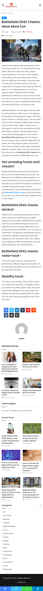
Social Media (7, 562)
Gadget (5, 541)
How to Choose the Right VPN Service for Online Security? (10, 465)
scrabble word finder (34, 578)
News (11, 13)
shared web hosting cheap (38, 578)
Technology (7, 555)
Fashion (6, 537)
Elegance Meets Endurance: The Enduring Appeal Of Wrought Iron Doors (31, 493)
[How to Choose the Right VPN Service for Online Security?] (11, 455)
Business (6, 519)
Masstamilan (7, 569)
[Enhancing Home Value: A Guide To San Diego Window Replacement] (11, 482)
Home (5, 13)
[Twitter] (11, 310)
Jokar (6, 32)
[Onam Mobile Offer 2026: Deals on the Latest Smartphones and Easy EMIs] (11, 428)
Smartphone (7, 551)
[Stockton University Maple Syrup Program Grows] (11, 382)
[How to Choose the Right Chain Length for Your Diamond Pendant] (32, 455)
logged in (14, 410)
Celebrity (6, 523)
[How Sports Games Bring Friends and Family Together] (32, 428)
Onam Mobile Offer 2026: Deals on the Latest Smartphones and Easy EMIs (10, 439)
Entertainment (8, 533)
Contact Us (22, 582)
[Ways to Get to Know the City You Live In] (31, 357)
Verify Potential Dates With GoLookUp (31, 391)
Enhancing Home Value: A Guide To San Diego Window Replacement (11, 493)
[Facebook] (6, 310)
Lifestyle (6, 544)
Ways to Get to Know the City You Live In (31, 365)
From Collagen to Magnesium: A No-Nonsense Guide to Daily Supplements (10, 367)
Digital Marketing (9, 526)
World (5, 558)
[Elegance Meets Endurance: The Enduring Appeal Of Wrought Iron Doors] (32, 482)
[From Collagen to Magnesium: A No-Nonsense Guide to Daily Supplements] (11, 357)
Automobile (7, 515)
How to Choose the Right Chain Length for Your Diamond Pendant (31, 467)
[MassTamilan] (11, 5)
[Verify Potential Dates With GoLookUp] (31, 382)
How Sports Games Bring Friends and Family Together (31, 438)
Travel (5, 566)
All (4, 512)
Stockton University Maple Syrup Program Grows (11, 392)
